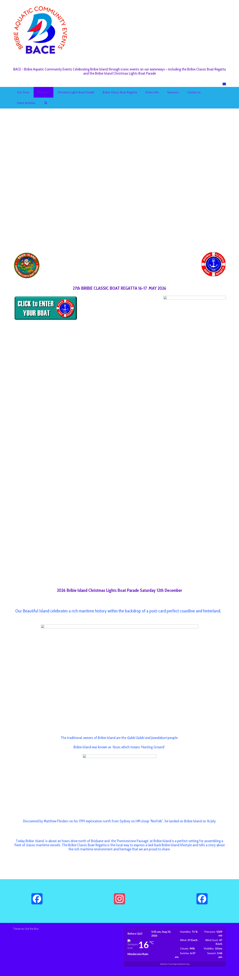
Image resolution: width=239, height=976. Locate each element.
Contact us (194, 92)
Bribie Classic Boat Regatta (120, 92)
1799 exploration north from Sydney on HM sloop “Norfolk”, (121, 821)
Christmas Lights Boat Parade (76, 92)
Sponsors (173, 92)
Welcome (43, 92)
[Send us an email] (224, 84)
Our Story (23, 92)
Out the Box (31, 928)
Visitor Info (152, 92)
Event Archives (26, 103)
